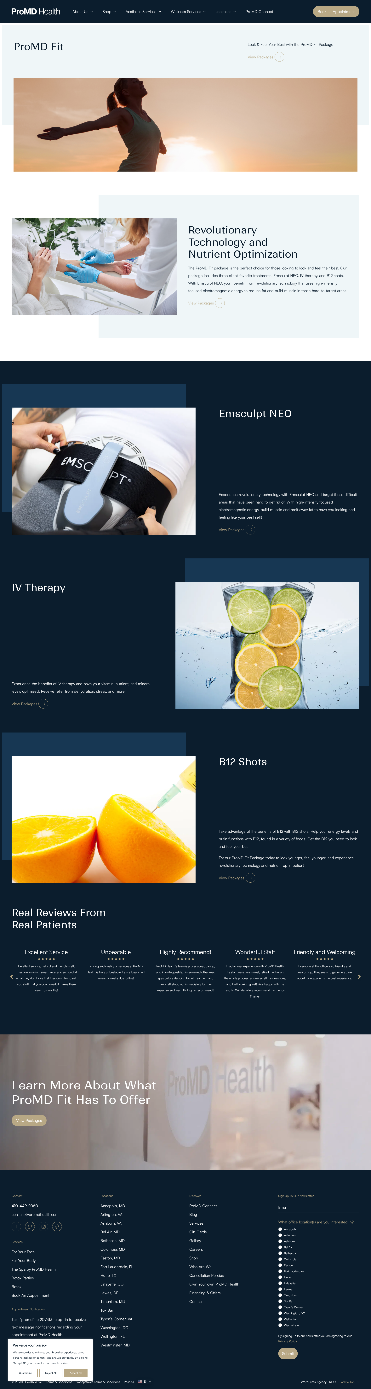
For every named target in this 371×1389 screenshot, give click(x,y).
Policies (129, 1382)
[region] (50, 1360)
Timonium (290, 1295)
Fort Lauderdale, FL (116, 1266)
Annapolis (290, 1229)
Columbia (290, 1259)
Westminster (292, 1325)
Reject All (50, 1372)
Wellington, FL (112, 1336)
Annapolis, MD (112, 1205)
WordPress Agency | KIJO (318, 1382)
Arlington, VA (111, 1214)
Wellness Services (186, 11)
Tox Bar (106, 1310)
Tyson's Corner (293, 1307)
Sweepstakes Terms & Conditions (98, 1382)
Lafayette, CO (111, 1284)
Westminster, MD (115, 1345)
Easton (288, 1265)
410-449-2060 (25, 1205)
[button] (11, 977)
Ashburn (289, 1241)
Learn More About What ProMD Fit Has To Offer (84, 1092)
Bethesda (290, 1253)
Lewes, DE (109, 1292)
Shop (107, 11)
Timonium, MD (112, 1301)
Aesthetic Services (141, 11)
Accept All (76, 1372)
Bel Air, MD (110, 1231)
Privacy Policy (287, 1341)
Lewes (288, 1289)
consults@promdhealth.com (35, 1214)
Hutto (287, 1277)
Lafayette (289, 1283)
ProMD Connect (259, 11)
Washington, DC (114, 1327)
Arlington (289, 1235)
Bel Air (288, 1247)
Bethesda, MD (112, 1240)
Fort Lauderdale (294, 1271)
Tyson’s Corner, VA (116, 1318)
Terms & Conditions (59, 1382)
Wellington (290, 1319)
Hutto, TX (108, 1275)
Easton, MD (110, 1258)
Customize (25, 1372)
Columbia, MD (112, 1249)
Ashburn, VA (111, 1223)
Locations (223, 11)
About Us (80, 11)
